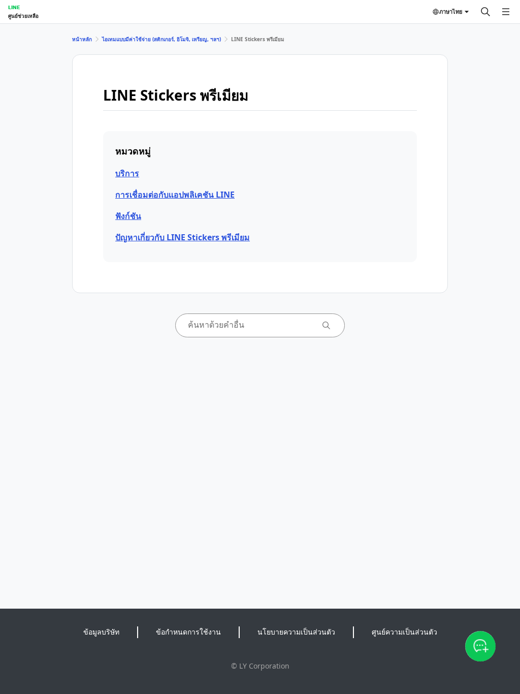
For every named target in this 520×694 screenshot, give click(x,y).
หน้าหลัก (82, 39)
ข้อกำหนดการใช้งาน (188, 632)
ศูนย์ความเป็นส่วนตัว (404, 632)
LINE (14, 7)
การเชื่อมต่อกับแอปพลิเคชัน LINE (175, 194)
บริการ (127, 173)
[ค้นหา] (485, 12)
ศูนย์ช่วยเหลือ (23, 15)
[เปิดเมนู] (506, 12)
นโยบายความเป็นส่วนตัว (296, 632)
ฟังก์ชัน (128, 216)
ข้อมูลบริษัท (101, 632)
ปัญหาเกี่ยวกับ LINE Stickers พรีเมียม (182, 237)
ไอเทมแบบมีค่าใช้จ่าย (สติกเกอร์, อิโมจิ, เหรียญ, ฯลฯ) (161, 39)
